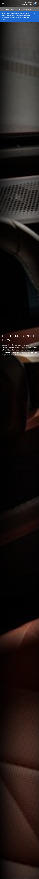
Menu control (3, 3)
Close (34, 13)
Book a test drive (11, 9)
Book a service (27, 9)
